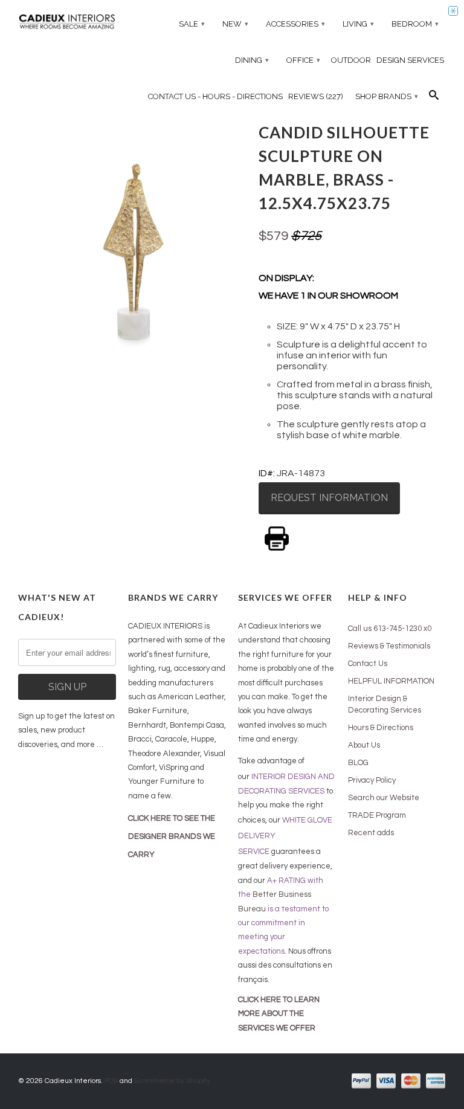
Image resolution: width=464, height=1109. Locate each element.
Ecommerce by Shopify (172, 1081)
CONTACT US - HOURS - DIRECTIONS (215, 96)
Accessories (295, 23)
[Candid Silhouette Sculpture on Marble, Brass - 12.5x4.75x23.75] (132, 232)
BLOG (358, 762)
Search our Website (383, 798)
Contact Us (367, 663)
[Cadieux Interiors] (67, 23)
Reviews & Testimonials (389, 646)
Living (358, 23)
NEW (235, 23)
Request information (329, 497)
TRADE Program (377, 815)
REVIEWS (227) (315, 96)
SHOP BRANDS (386, 96)
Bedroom (415, 23)
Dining (252, 60)
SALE (192, 23)
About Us (364, 745)
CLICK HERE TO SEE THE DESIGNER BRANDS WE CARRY (171, 836)
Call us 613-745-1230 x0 (389, 628)
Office (303, 60)
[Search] (434, 98)
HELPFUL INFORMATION (391, 681)
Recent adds (371, 833)
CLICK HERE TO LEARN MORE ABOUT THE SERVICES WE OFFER (279, 1013)
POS (111, 1081)
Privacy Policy (372, 780)
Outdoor (351, 60)
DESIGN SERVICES (410, 60)
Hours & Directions (380, 727)
